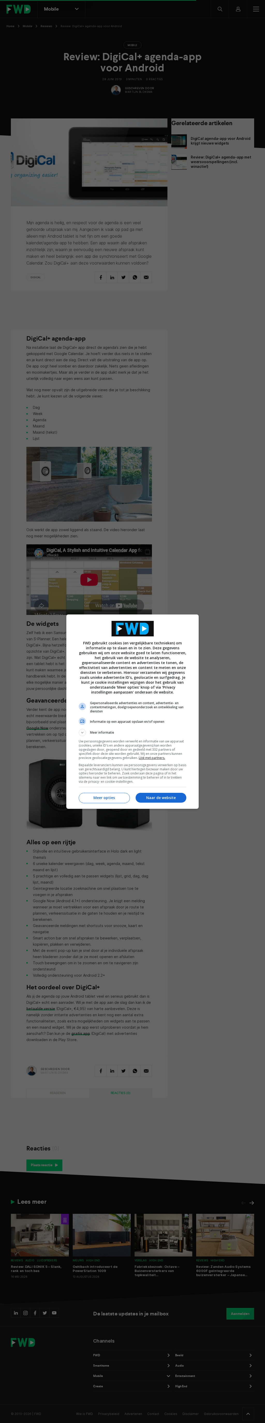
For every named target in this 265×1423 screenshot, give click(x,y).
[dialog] (132, 711)
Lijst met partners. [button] (152, 758)
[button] (132, 732)
